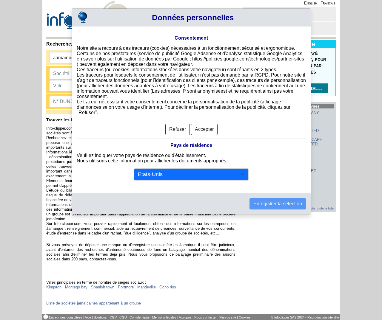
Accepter (204, 129)
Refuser (177, 129)
